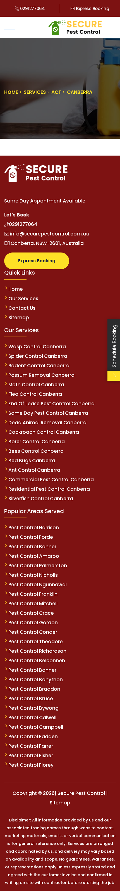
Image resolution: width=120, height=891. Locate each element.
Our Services (23, 298)
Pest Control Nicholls (33, 575)
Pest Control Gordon (33, 622)
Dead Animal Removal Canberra (47, 422)
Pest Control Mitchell (32, 603)
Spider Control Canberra (37, 356)
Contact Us (21, 308)
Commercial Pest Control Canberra (51, 479)
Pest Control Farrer (30, 746)
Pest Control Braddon (34, 689)
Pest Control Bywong (33, 708)
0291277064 (32, 8)
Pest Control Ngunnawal (37, 584)
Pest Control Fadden (33, 736)
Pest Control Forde (30, 537)
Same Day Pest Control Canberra (48, 413)
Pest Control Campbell (35, 727)
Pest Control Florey (31, 765)
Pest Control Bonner (32, 546)
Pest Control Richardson (37, 651)
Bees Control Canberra (36, 451)
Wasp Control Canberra (37, 346)
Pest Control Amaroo (33, 556)
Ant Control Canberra (34, 470)
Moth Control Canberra (36, 384)
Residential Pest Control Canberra (49, 489)
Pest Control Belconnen (36, 660)
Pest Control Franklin (32, 594)
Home (15, 289)
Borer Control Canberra (36, 441)
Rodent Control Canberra (38, 365)
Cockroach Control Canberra (43, 432)
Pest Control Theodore (35, 641)
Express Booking (92, 8)
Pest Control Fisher (30, 755)
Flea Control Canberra (35, 394)
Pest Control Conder (32, 632)
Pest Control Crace (31, 613)
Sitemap (18, 317)
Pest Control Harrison (33, 527)
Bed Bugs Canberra (31, 460)
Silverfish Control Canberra (40, 498)
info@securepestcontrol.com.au (49, 233)
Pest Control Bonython (35, 679)
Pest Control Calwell (32, 717)
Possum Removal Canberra (41, 375)
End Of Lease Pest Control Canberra (51, 403)
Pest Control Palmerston (37, 565)
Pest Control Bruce (30, 698)
